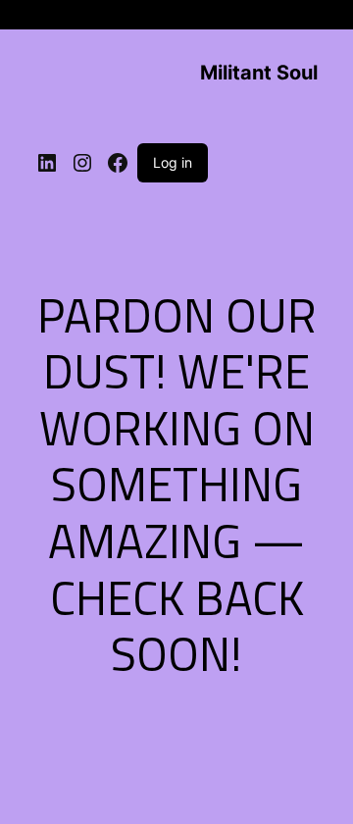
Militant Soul (259, 72)
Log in (172, 162)
